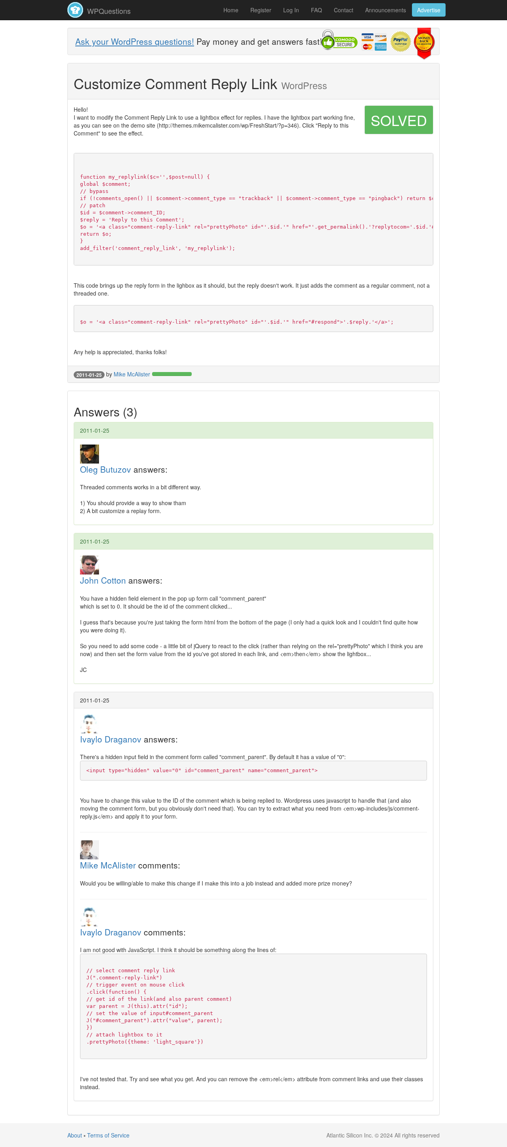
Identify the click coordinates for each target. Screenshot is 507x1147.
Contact (343, 10)
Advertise (428, 10)
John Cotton (103, 580)
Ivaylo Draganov (110, 739)
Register (260, 10)
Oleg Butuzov (105, 469)
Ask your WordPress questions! (134, 41)
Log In (291, 10)
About (74, 1135)
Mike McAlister (132, 374)
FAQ (316, 10)
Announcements (385, 10)
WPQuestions (108, 11)
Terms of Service (108, 1135)
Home (230, 10)
